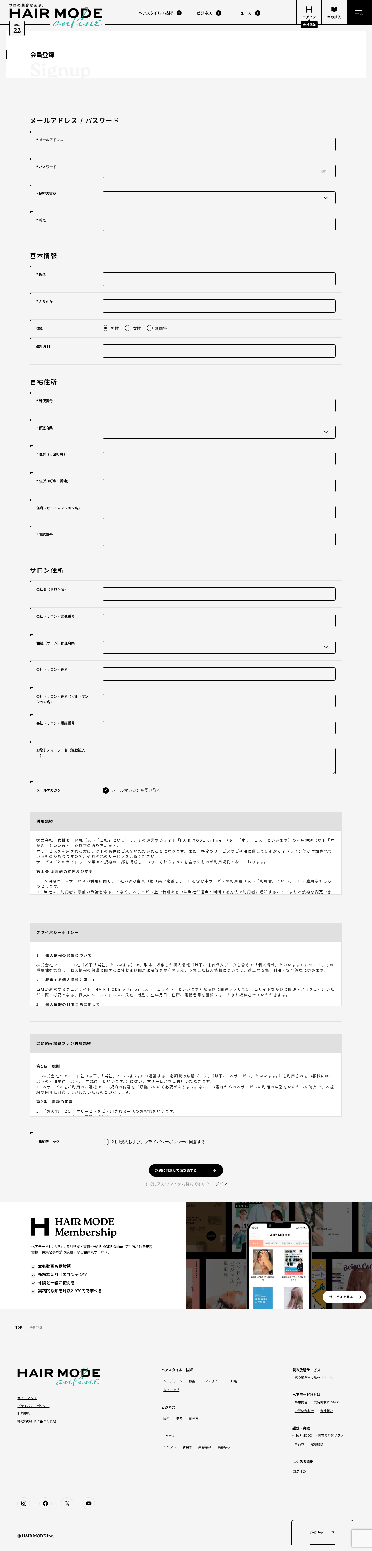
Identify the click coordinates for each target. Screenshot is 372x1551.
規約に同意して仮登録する (176, 1170)
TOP (18, 1327)
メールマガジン (48, 790)
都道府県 (46, 427)
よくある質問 (302, 1461)
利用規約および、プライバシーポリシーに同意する (158, 1142)
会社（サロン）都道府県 (55, 643)
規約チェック (49, 1141)
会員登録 (309, 24)
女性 (137, 328)
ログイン (219, 1184)
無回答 (161, 328)
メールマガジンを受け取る (136, 790)
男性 (115, 328)
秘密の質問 (47, 193)
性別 (39, 328)
